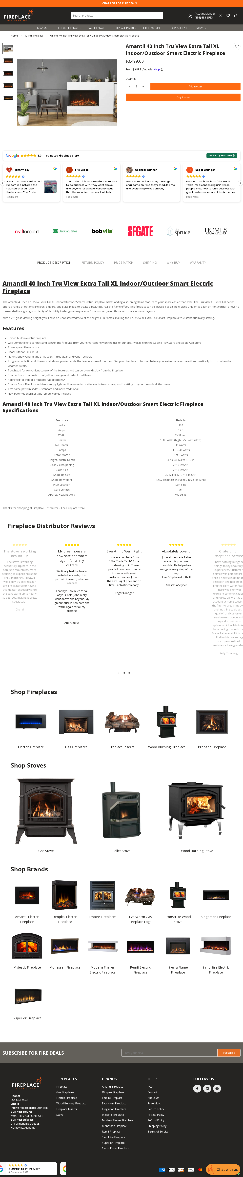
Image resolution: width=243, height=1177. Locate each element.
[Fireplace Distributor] (19, 15)
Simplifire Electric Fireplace (215, 969)
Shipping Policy (157, 1126)
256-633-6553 (19, 1100)
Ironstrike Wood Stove (178, 919)
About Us (153, 1098)
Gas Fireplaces (76, 747)
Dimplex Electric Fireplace (65, 919)
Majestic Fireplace (27, 967)
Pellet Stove (121, 851)
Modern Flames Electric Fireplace (103, 969)
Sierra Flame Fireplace (178, 969)
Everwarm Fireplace (114, 1103)
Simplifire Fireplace (113, 1137)
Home (14, 35)
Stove (59, 1114)
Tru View (135, 318)
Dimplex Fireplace (113, 1092)
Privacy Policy (156, 1114)
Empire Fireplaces (102, 916)
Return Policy (156, 1109)
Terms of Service (158, 1131)
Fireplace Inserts (121, 747)
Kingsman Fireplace (216, 916)
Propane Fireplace (212, 747)
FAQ (150, 1086)
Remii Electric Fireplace (140, 969)
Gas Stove (46, 851)
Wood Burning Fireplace (166, 747)
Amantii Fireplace (112, 1086)
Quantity (131, 79)
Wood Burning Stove (197, 851)
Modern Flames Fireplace (117, 1120)
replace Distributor (46, 508)
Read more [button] (12, 197)
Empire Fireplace (112, 1098)
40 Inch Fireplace (33, 35)
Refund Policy (156, 1120)
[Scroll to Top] (236, 1159)
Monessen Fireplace (64, 967)
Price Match (155, 1103)
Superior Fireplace (27, 1018)
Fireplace (61, 1086)
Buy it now (183, 97)
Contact (152, 1092)
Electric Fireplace (31, 747)
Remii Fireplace (111, 1131)
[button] (236, 15)
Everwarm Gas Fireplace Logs (140, 919)
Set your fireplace (125, 361)
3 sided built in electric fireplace (27, 338)
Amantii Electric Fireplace (27, 919)
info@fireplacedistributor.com (29, 1108)
